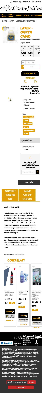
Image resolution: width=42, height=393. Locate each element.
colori (26, 120)
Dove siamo (10, 15)
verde (26, 134)
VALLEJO (7, 291)
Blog (26, 15)
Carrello (38, 2)
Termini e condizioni (27, 342)
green (26, 127)
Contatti (26, 339)
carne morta (29, 117)
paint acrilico (29, 130)
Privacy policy (25, 345)
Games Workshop (33, 39)
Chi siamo (3, 15)
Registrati (26, 2)
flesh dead (28, 124)
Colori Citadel (29, 108)
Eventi (19, 15)
